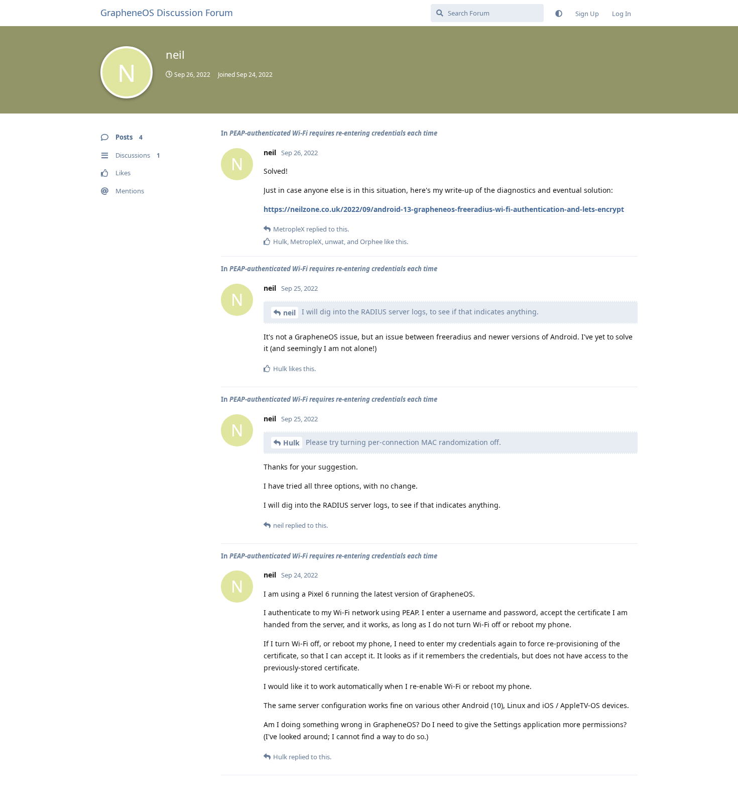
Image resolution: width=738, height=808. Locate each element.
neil (289, 312)
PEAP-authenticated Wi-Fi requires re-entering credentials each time (333, 133)
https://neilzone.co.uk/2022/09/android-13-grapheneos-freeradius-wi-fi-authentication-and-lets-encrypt (444, 209)
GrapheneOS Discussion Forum (166, 13)
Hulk (291, 442)
